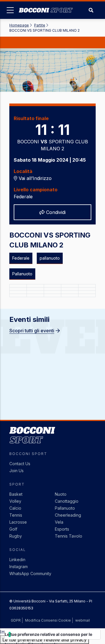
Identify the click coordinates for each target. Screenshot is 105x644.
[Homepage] (46, 5)
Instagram (18, 566)
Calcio (15, 508)
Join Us (16, 470)
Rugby (15, 536)
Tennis (15, 515)
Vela (59, 522)
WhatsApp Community (30, 573)
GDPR (16, 620)
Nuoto (60, 494)
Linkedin (17, 559)
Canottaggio (66, 501)
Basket (15, 494)
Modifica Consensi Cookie (48, 620)
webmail (82, 620)
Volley (15, 501)
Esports (62, 529)
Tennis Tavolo (68, 536)
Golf (13, 529)
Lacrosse (18, 522)
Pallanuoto (65, 508)
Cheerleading (68, 515)
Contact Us (19, 463)
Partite (39, 25)
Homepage (19, 25)
